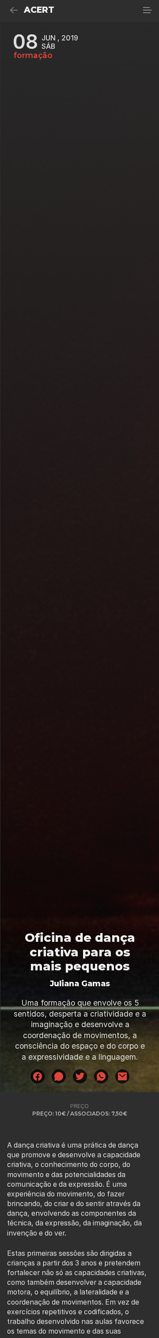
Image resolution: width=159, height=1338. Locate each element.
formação (33, 55)
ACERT (39, 10)
